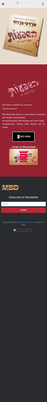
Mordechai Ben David (25, 222)
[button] (3, 4)
